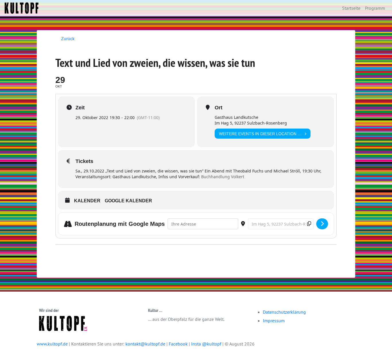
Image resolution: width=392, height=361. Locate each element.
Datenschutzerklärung (284, 312)
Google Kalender (128, 200)
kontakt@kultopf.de (145, 344)
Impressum (274, 320)
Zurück (68, 38)
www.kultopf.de (52, 344)
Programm (375, 8)
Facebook (179, 344)
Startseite (351, 8)
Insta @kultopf (206, 344)
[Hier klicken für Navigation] (322, 223)
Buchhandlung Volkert (222, 176)
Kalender (87, 200)
